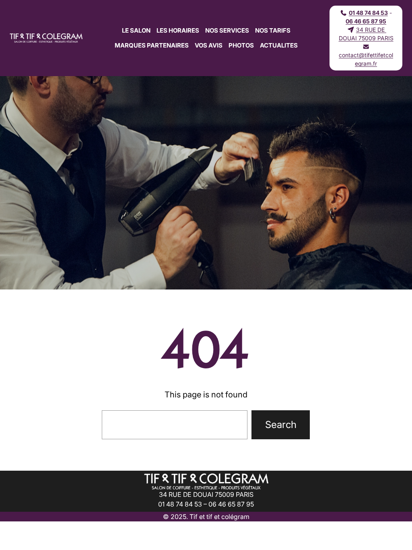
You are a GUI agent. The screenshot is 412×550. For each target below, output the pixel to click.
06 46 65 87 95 (366, 21)
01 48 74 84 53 (368, 12)
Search (281, 424)
